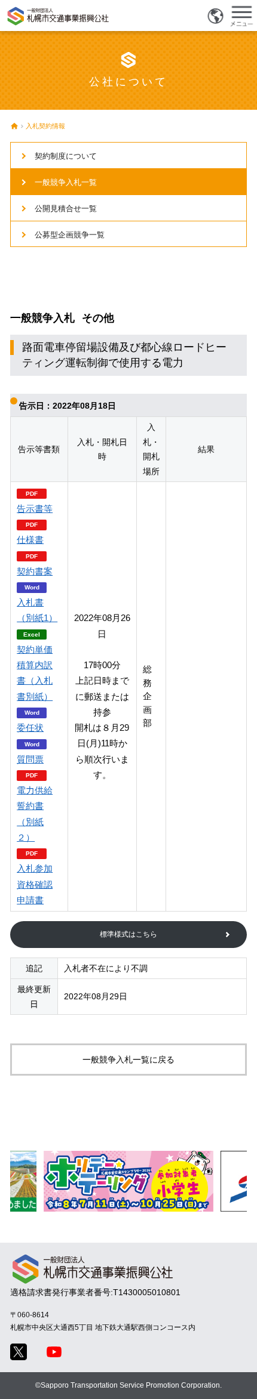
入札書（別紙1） (37, 610)
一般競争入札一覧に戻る (128, 1059)
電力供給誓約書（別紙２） (35, 813)
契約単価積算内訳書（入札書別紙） (35, 673)
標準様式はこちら (128, 934)
